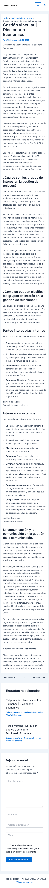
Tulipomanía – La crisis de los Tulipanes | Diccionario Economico (23, 704)
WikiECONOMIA (10, 5)
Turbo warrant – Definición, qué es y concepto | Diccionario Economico (22, 729)
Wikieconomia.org (24, 882)
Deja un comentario (14, 712)
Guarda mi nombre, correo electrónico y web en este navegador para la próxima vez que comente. (22, 848)
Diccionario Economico (33, 712)
